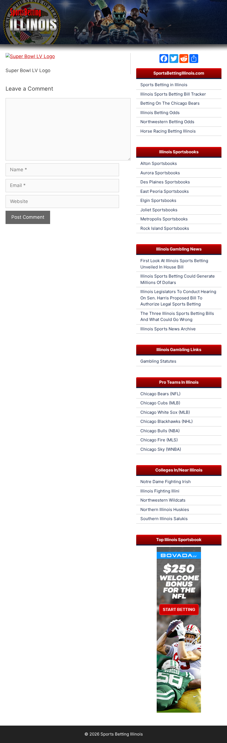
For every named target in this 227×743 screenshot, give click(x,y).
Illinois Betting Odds (160, 112)
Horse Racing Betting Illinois (168, 131)
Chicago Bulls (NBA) (160, 430)
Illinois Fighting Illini (159, 491)
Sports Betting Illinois (121, 734)
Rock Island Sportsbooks (164, 228)
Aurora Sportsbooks (160, 172)
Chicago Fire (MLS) (159, 439)
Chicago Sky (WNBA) (160, 449)
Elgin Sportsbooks (158, 200)
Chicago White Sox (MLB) (165, 412)
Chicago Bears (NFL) (160, 393)
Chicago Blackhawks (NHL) (166, 421)
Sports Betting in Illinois (163, 84)
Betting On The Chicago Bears (170, 103)
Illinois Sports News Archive (168, 328)
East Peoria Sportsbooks (164, 191)
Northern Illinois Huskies (164, 509)
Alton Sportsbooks (158, 163)
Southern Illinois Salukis (164, 518)
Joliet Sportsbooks (158, 209)
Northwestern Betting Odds (167, 121)
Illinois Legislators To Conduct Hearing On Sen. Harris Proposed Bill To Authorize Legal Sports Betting (178, 298)
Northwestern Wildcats (162, 500)
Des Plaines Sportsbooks (165, 182)
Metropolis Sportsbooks (164, 219)
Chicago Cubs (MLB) (160, 402)
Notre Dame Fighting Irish (165, 481)
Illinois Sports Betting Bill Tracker (173, 94)
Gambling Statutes (158, 361)
